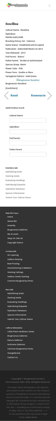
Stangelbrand (13, 353)
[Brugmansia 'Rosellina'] (28, 80)
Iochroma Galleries (16, 344)
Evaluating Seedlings (15, 180)
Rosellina (12, 24)
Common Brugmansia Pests (20, 280)
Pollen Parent (16, 149)
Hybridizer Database (15, 188)
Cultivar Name (16, 115)
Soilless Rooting (14, 259)
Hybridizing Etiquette (15, 184)
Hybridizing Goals (14, 171)
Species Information (15, 193)
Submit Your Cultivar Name (18, 197)
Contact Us (12, 357)
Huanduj (11, 225)
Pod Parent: (15, 138)
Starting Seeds (12, 176)
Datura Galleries (15, 340)
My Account (12, 234)
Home (10, 216)
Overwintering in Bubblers (19, 267)
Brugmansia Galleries (17, 229)
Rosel (14, 95)
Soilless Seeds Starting (18, 276)
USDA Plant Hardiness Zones (20, 331)
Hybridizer (14, 126)
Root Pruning (13, 263)
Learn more (31, 417)
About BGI (12, 221)
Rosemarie (38, 95)
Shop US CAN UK (15, 238)
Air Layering (13, 255)
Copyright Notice (15, 242)
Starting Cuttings (15, 272)
